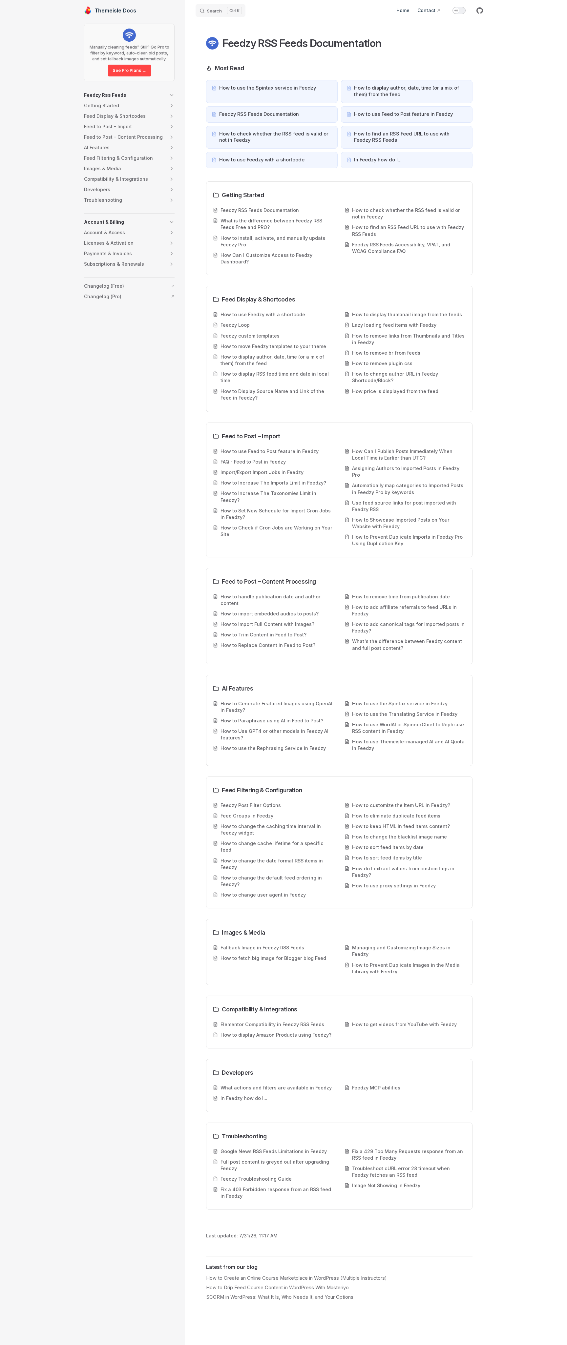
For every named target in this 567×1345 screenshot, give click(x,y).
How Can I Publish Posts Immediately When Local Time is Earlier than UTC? (402, 454)
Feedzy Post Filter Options (250, 805)
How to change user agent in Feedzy (263, 895)
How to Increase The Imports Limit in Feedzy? (273, 483)
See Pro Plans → (129, 70)
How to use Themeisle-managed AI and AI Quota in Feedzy (408, 745)
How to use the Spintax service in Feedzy (400, 703)
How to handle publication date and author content (270, 600)
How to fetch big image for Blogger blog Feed (273, 958)
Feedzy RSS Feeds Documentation (259, 210)
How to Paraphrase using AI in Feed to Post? (271, 720)
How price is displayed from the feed (395, 391)
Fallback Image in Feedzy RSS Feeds (262, 947)
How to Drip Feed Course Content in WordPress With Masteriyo (277, 1288)
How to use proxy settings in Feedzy (394, 885)
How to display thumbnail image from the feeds (407, 314)
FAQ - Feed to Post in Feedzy (253, 462)
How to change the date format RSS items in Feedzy (271, 864)
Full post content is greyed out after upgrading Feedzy (274, 1165)
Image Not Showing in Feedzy (386, 1185)
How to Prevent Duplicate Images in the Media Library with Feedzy (406, 968)
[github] (480, 10)
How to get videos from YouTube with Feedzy (404, 1024)
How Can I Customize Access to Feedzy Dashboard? (266, 258)
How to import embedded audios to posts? (269, 613)
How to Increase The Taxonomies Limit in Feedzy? (268, 496)
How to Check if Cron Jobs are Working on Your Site (276, 531)
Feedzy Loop (235, 325)
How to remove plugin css (382, 363)
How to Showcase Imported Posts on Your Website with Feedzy (401, 523)
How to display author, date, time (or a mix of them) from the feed (272, 360)
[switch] (459, 10)
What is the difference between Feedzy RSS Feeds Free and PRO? (271, 224)
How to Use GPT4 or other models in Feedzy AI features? (274, 734)
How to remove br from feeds (386, 353)
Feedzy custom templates (250, 336)
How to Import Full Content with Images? (267, 624)
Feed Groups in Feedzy (246, 815)
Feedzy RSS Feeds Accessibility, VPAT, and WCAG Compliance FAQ (401, 248)
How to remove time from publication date (401, 596)
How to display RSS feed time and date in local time (274, 377)
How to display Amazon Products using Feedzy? (275, 1035)
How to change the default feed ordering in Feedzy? (271, 881)
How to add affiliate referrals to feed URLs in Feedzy (404, 610)
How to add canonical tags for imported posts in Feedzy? (408, 627)
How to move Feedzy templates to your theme (273, 346)
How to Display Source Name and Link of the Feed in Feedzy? (272, 394)
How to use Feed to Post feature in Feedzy (269, 451)
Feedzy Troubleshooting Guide (256, 1179)
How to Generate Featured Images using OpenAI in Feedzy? (276, 707)
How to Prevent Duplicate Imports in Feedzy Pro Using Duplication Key (407, 540)
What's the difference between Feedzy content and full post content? (407, 644)
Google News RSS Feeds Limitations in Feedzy (273, 1151)
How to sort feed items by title (387, 857)
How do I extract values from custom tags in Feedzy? (403, 872)
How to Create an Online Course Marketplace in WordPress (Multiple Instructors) (296, 1278)
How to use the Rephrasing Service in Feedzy (273, 748)
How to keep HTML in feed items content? (401, 826)
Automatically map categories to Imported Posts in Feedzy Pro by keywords (407, 489)
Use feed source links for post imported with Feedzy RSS (404, 506)
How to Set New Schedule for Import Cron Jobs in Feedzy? (275, 514)
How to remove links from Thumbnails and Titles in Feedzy (408, 339)
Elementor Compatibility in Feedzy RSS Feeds (272, 1024)
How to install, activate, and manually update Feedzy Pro (273, 241)
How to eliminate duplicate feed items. (397, 815)
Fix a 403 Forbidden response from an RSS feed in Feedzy (275, 1193)
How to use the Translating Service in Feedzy (404, 714)
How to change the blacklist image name (399, 836)
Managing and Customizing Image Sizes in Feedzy (401, 951)
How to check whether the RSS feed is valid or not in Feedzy (406, 213)
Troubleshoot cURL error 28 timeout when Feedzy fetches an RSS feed (401, 1172)
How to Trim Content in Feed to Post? (263, 634)
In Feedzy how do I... (243, 1098)
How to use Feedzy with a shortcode (262, 314)
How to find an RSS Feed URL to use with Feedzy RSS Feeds (408, 230)
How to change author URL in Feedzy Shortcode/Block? (395, 377)
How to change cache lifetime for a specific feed (272, 846)
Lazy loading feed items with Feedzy (394, 325)
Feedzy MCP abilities (376, 1087)
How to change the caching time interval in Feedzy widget (270, 829)
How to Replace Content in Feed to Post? (267, 645)
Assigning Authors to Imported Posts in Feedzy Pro (405, 472)
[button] (129, 95)
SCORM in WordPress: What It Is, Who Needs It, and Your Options (279, 1297)
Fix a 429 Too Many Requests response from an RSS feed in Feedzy (407, 1154)
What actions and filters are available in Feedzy (276, 1087)
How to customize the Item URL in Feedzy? (401, 805)
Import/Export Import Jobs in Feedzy (262, 472)
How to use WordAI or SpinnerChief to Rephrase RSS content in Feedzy (408, 728)
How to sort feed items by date (388, 847)
